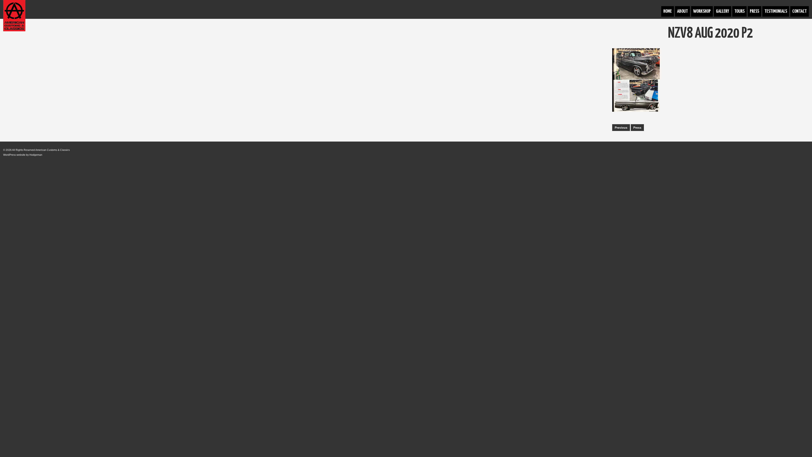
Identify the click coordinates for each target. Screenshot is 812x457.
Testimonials (775, 11)
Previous (621, 127)
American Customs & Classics (52, 150)
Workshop (702, 11)
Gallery (722, 11)
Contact (799, 11)
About (682, 11)
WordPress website (14, 155)
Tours (739, 11)
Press (754, 11)
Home (667, 11)
